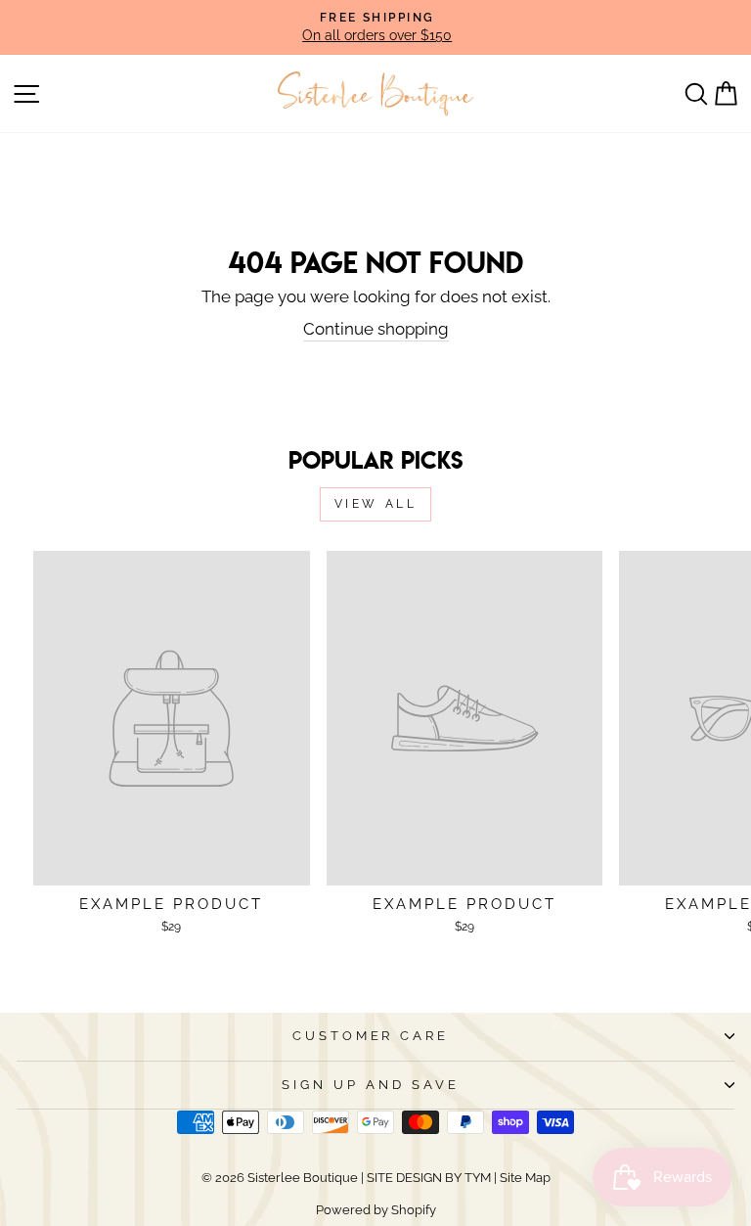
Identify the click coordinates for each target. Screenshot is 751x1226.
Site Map (524, 1177)
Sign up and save (371, 1084)
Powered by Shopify (376, 1210)
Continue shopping (376, 329)
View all (376, 504)
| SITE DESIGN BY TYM (426, 1177)
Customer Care (371, 1035)
